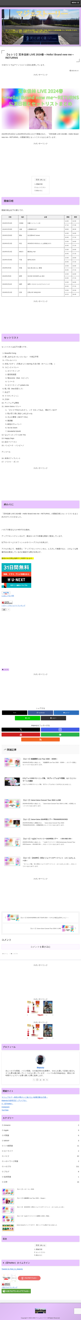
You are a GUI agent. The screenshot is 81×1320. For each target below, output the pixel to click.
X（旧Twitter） (7, 1104)
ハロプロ (6, 669)
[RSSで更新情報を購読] (40, 739)
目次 (37, 180)
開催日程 (39, 184)
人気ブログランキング (9, 1287)
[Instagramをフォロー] (60, 730)
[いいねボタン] (4, 609)
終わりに (39, 190)
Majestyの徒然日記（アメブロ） (14, 1101)
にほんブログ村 (8, 596)
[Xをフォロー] (21, 730)
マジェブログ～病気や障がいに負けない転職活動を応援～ (25, 1097)
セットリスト (41, 187)
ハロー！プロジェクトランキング (13, 605)
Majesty (40, 1067)
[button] (53, 718)
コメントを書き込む (40, 947)
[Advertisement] (40, 80)
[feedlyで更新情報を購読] (60, 735)
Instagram (5, 1107)
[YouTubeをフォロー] (21, 735)
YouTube (5, 1110)
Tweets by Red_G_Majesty (12, 1269)
